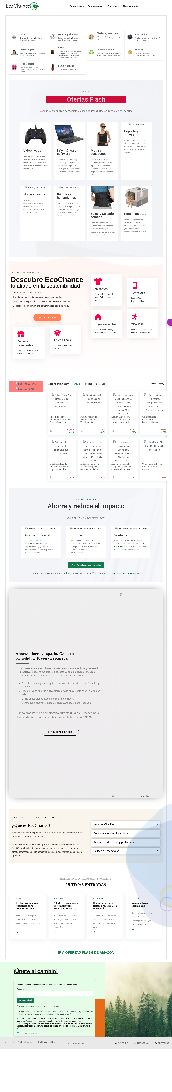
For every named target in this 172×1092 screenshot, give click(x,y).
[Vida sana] (134, 316)
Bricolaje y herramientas (66, 196)
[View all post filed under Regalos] (130, 52)
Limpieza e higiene (29, 40)
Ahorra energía (130, 6)
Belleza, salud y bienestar (28, 53)
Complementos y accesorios (29, 69)
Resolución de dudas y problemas (113, 842)
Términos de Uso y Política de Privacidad (59, 1012)
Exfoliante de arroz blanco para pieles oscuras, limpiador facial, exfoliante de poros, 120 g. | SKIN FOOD (90, 471)
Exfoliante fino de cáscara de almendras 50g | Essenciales (60, 467)
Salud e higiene (63, 69)
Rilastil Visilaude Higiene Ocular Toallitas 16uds (88, 419)
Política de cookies (46, 1042)
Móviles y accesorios (142, 38)
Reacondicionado (105, 49)
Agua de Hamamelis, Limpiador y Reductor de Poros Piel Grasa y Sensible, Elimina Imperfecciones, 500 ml (121, 471)
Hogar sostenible (105, 324)
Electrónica (141, 34)
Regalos (139, 49)
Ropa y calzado (27, 63)
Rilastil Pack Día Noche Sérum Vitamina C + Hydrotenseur (61, 419)
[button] (125, 824)
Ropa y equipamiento (73, 40)
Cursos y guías (27, 49)
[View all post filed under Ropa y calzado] (14, 67)
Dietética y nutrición (107, 33)
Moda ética (101, 288)
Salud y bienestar (63, 53)
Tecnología (138, 292)
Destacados (76, 6)
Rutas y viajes (69, 55)
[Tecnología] (134, 285)
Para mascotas (135, 214)
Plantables (138, 53)
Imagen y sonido (140, 40)
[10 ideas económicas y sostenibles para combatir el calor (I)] (67, 916)
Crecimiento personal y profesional (69, 51)
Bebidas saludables (103, 37)
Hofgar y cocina (102, 55)
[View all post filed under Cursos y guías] (14, 52)
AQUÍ (19, 1028)
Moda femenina (33, 67)
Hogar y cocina (34, 194)
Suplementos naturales (104, 39)
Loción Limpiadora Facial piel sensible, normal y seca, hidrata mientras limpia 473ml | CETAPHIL (122, 422)
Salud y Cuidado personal (102, 215)
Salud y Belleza (66, 65)
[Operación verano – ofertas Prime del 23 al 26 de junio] (105, 916)
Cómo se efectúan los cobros (110, 833)
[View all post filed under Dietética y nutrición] (91, 37)
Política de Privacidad (34, 1021)
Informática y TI (155, 38)
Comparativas (95, 6)
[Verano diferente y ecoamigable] (144, 916)
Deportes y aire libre (114, 55)
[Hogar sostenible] (98, 317)
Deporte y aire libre (68, 34)
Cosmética (72, 69)
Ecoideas (112, 6)
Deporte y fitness (131, 132)
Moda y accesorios (99, 152)
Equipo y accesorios (64, 38)
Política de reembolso (106, 851)
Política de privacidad (26, 1042)
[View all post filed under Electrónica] (130, 37)
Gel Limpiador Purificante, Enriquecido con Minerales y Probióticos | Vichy (151, 422)
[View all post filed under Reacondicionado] (91, 52)
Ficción (76, 55)
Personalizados (140, 55)
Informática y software (66, 152)
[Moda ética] (98, 281)
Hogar (22, 38)
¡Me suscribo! (25, 1000)
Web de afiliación (103, 824)
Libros (61, 47)
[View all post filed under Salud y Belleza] (52, 67)
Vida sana (137, 324)
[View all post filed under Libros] (52, 52)
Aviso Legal (10, 1042)
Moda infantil (24, 67)
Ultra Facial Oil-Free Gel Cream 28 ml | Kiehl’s (152, 467)
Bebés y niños (114, 37)
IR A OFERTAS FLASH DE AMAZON (86, 952)
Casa (22, 34)
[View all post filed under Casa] (14, 37)
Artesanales (146, 53)
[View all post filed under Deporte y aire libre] (52, 37)
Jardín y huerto (29, 38)
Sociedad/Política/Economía (67, 57)
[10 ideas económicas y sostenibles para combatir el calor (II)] (28, 916)
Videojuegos (32, 150)
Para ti (148, 55)
